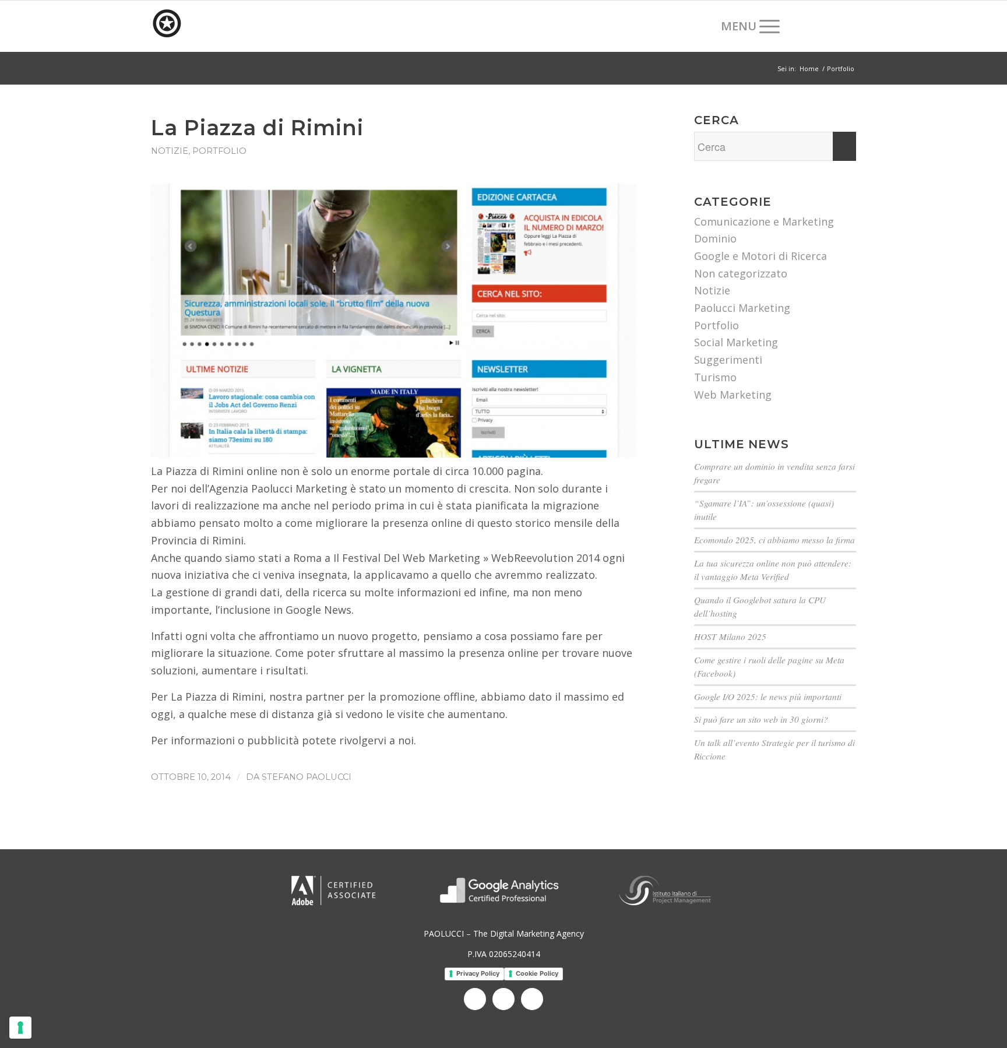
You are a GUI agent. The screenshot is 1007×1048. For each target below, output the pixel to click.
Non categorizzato (740, 273)
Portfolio (219, 151)
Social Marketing (736, 342)
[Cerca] (700, 26)
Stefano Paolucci (306, 777)
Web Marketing (733, 395)
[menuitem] (700, 26)
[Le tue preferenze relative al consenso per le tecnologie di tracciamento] (20, 1028)
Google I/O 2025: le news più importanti (767, 696)
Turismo (715, 377)
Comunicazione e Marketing (764, 221)
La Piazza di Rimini (257, 127)
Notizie (169, 151)
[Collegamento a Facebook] (812, 25)
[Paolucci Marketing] (238, 26)
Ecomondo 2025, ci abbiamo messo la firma (774, 540)
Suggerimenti (728, 360)
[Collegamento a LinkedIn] (830, 25)
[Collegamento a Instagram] (847, 25)
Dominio (715, 238)
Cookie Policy (537, 973)
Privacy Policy (477, 973)
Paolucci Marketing (742, 308)
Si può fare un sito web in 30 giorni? (761, 719)
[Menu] (746, 26)
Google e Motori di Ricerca (760, 256)
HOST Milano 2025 (730, 636)
